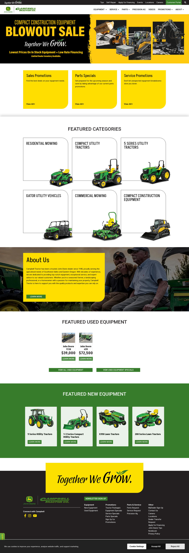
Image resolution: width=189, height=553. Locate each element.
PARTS (125, 9)
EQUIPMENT (99, 9)
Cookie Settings (137, 546)
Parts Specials (112, 516)
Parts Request (133, 508)
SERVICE (113, 9)
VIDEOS (151, 9)
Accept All (155, 546)
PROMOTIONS (164, 9)
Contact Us (153, 510)
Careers (159, 2)
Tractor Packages (113, 508)
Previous (1, 37)
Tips (102, 2)
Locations (149, 2)
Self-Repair (111, 2)
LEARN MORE (68, 359)
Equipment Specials (114, 510)
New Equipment (90, 508)
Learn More (36, 296)
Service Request (134, 510)
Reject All (175, 546)
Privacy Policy (154, 534)
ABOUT (178, 9)
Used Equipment (91, 510)
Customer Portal (174, 2)
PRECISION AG (139, 9)
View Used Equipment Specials (118, 370)
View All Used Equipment (70, 370)
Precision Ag (132, 513)
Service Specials (112, 513)
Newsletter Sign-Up (96, 499)
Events (140, 2)
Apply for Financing (126, 2)
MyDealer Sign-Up (155, 508)
